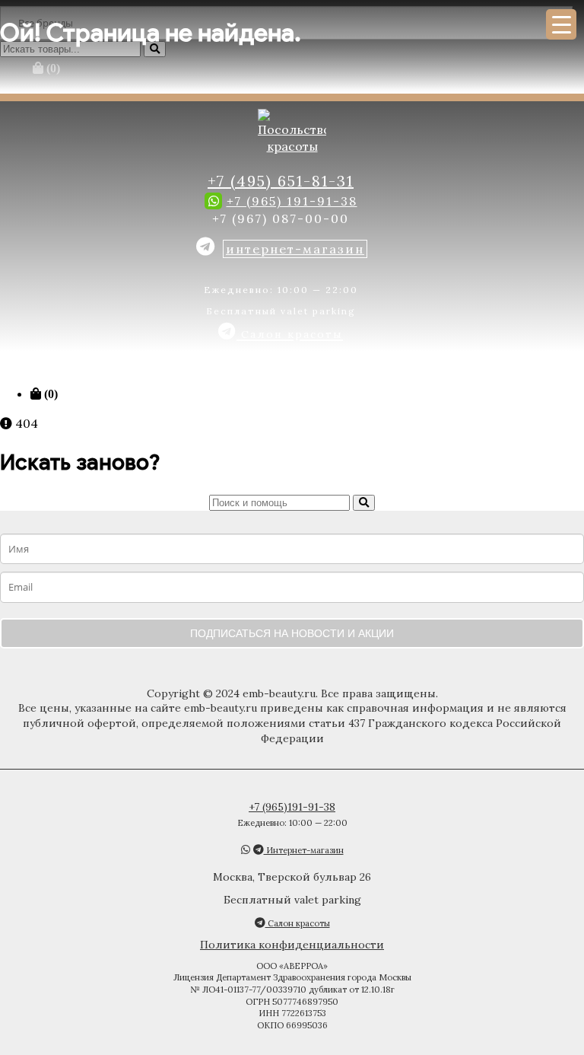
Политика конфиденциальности (292, 944)
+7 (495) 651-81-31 (281, 180)
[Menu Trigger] (561, 24)
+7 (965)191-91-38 (292, 807)
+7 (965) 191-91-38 (292, 201)
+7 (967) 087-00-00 (280, 218)
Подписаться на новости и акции (292, 633)
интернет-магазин (295, 249)
